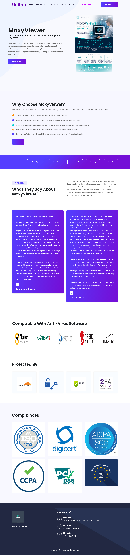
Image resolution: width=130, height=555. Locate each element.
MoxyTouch (75, 162)
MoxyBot (111, 162)
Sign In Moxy (109, 4)
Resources (61, 4)
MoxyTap (93, 162)
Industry (50, 4)
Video (18, 142)
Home (30, 4)
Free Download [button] (84, 4)
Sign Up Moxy (17, 62)
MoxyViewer (57, 162)
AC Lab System (36, 162)
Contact (72, 4)
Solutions (39, 4)
